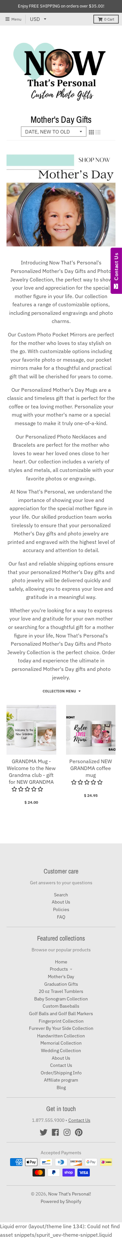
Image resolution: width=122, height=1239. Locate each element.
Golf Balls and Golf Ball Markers (61, 1013)
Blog (61, 1087)
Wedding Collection (61, 1050)
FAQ (61, 917)
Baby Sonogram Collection (61, 999)
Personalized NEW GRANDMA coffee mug (90, 768)
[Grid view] (91, 132)
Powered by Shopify (61, 1201)
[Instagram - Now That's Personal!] (67, 1132)
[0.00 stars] (28, 789)
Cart (109, 19)
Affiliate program (61, 1080)
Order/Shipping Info (61, 1073)
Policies (61, 909)
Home (61, 962)
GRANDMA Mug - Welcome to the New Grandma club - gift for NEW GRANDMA (31, 771)
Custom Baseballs (61, 1006)
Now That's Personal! (69, 1194)
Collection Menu (59, 691)
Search (61, 895)
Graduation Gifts (61, 984)
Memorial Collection (61, 1043)
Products (59, 969)
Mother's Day (61, 976)
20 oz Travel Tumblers (61, 991)
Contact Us (61, 1065)
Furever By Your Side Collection (61, 1028)
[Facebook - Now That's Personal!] (55, 1132)
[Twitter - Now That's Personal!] (43, 1132)
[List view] (98, 132)
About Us (61, 902)
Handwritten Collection (61, 1036)
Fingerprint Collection (61, 1021)
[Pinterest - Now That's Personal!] (79, 1132)
